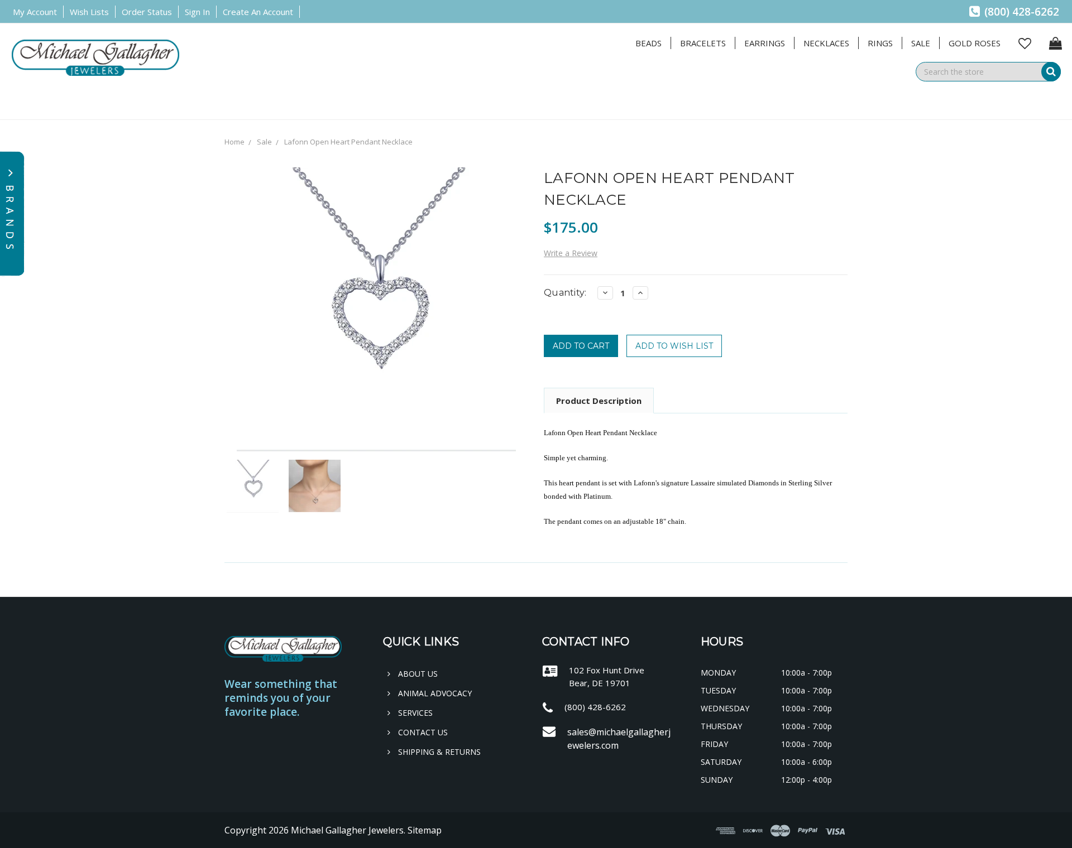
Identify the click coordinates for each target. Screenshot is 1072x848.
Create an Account (258, 11)
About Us (417, 673)
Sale (920, 43)
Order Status (147, 11)
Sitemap (425, 830)
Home (234, 142)
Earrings (764, 43)
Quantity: (565, 292)
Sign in (197, 11)
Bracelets (703, 43)
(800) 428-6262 (1020, 11)
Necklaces (826, 43)
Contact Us (422, 732)
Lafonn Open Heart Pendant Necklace (348, 142)
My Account (35, 11)
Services (414, 712)
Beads (648, 43)
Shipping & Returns (438, 751)
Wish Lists (89, 11)
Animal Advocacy (434, 693)
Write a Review (570, 253)
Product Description (599, 400)
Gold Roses (975, 43)
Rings (880, 43)
